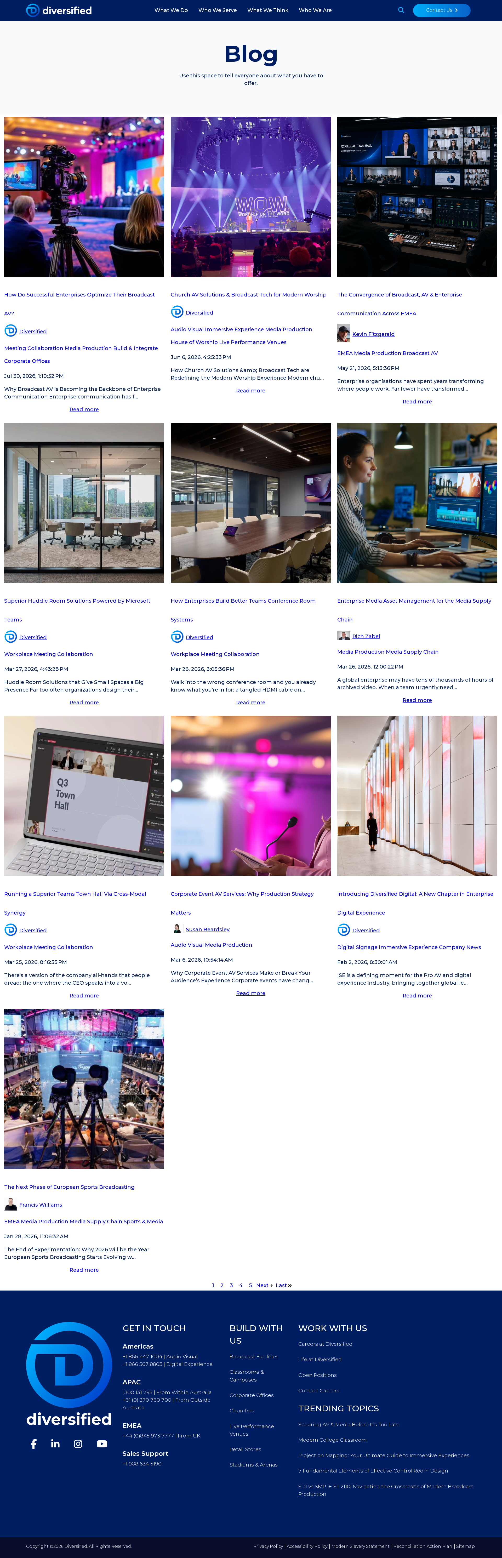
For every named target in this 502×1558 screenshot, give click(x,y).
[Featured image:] (84, 581)
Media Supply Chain (412, 652)
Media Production (88, 348)
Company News (460, 947)
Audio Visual (187, 329)
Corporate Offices (27, 361)
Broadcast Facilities (254, 1356)
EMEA (345, 353)
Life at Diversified (320, 1359)
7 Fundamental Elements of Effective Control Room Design (373, 1471)
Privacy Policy (268, 1546)
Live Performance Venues (253, 342)
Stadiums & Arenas (254, 1465)
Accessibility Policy (307, 1546)
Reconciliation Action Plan (422, 1546)
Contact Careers (318, 1390)
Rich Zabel (366, 636)
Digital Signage (357, 947)
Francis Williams (40, 1205)
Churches (242, 1410)
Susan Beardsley (208, 929)
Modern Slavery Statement (360, 1546)
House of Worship (194, 342)
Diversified (33, 331)
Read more (84, 409)
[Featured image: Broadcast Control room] (417, 275)
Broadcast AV (420, 353)
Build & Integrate (135, 348)
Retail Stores (245, 1449)
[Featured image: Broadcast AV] (84, 275)
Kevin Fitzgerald (373, 334)
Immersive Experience (234, 329)
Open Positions (317, 1375)
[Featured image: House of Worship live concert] (251, 275)
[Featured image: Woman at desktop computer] (417, 581)
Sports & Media (143, 1221)
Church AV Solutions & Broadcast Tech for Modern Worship (249, 295)
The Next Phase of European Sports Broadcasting (69, 1187)
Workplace (18, 654)
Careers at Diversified (325, 1344)
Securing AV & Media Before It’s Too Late (349, 1424)
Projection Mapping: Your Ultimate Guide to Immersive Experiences (383, 1455)
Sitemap (465, 1546)
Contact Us (439, 10)
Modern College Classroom (332, 1440)
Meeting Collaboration (33, 348)
